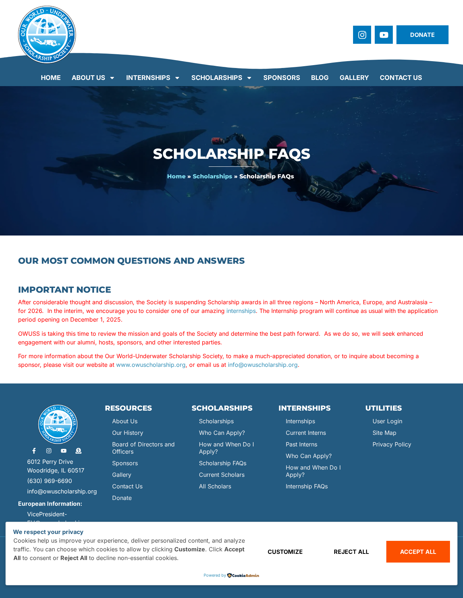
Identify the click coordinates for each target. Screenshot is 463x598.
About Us (88, 77)
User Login (387, 421)
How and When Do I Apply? (226, 448)
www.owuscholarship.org (151, 364)
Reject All (351, 551)
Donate (122, 497)
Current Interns (306, 432)
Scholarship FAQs (222, 463)
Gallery (354, 77)
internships (241, 310)
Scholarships (216, 77)
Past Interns (301, 444)
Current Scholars (222, 474)
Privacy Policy (392, 444)
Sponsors (281, 77)
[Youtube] (384, 35)
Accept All (418, 551)
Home (51, 77)
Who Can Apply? (222, 432)
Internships (148, 77)
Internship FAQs (307, 486)
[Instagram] (362, 35)
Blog (320, 77)
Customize (285, 551)
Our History (127, 432)
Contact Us (401, 77)
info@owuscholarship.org (263, 364)
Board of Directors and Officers (143, 448)
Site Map (384, 432)
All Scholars (215, 486)
